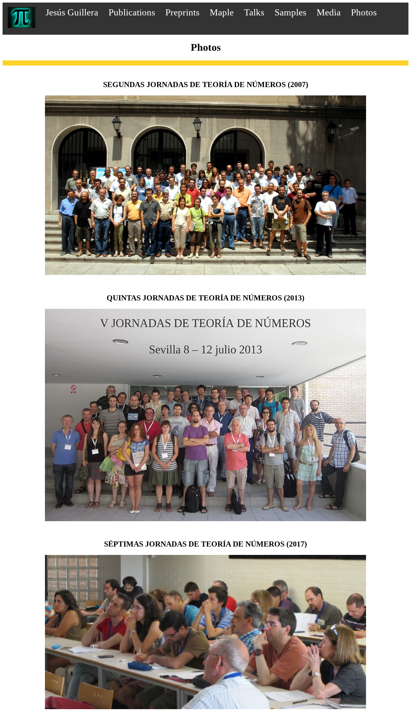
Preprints (182, 12)
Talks (254, 12)
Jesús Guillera (72, 12)
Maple (222, 12)
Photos (364, 12)
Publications (132, 12)
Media (329, 12)
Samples (290, 12)
